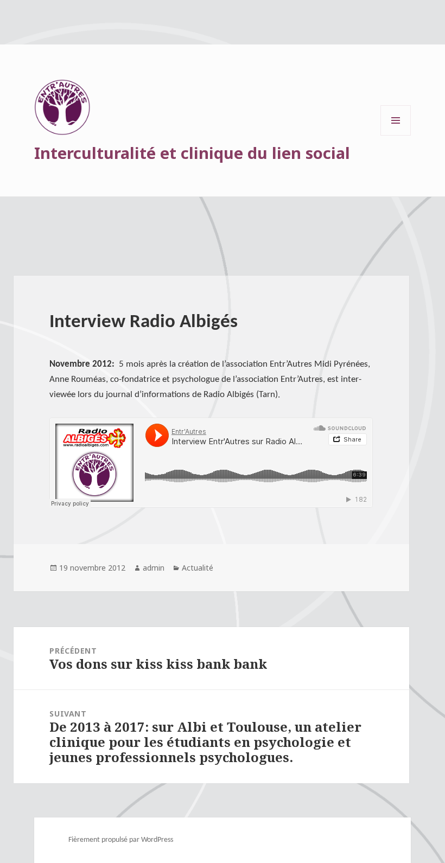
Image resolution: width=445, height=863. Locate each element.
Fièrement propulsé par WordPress (120, 840)
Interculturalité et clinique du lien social (192, 152)
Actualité (197, 567)
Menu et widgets (396, 135)
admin (153, 567)
